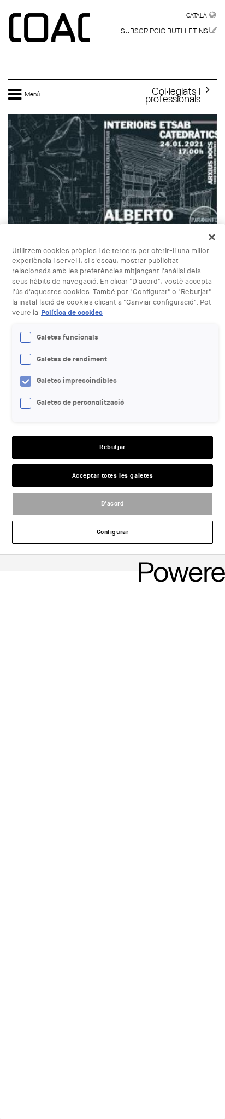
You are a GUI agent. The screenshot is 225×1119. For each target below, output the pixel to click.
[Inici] (50, 28)
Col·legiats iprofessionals (172, 94)
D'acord (113, 504)
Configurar (113, 532)
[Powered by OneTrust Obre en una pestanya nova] (178, 564)
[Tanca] (212, 237)
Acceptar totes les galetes (112, 476)
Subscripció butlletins (164, 31)
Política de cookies (72, 312)
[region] (112, 671)
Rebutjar (112, 447)
